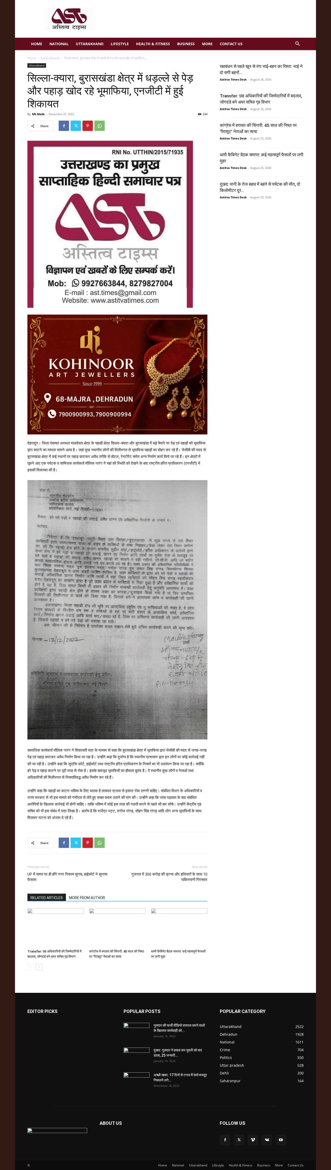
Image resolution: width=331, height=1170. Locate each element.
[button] (297, 44)
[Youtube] (281, 1140)
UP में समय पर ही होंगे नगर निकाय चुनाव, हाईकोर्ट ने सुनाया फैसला (67, 877)
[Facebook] (64, 126)
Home (36, 43)
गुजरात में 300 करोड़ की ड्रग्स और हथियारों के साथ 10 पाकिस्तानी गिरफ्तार (169, 877)
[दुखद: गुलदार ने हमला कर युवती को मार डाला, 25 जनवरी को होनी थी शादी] (136, 1057)
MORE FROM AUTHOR (87, 898)
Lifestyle (120, 43)
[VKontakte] (267, 1140)
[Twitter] (76, 126)
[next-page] (39, 967)
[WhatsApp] (99, 126)
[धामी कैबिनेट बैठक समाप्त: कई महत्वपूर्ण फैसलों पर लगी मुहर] (179, 927)
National (59, 43)
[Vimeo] (253, 1140)
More (207, 43)
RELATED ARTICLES (47, 898)
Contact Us (231, 43)
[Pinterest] (87, 126)
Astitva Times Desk (233, 79)
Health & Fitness (153, 43)
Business (186, 43)
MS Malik (38, 114)
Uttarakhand (89, 43)
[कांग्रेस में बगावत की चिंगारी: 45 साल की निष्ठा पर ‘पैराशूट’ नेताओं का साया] (117, 927)
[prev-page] (30, 967)
